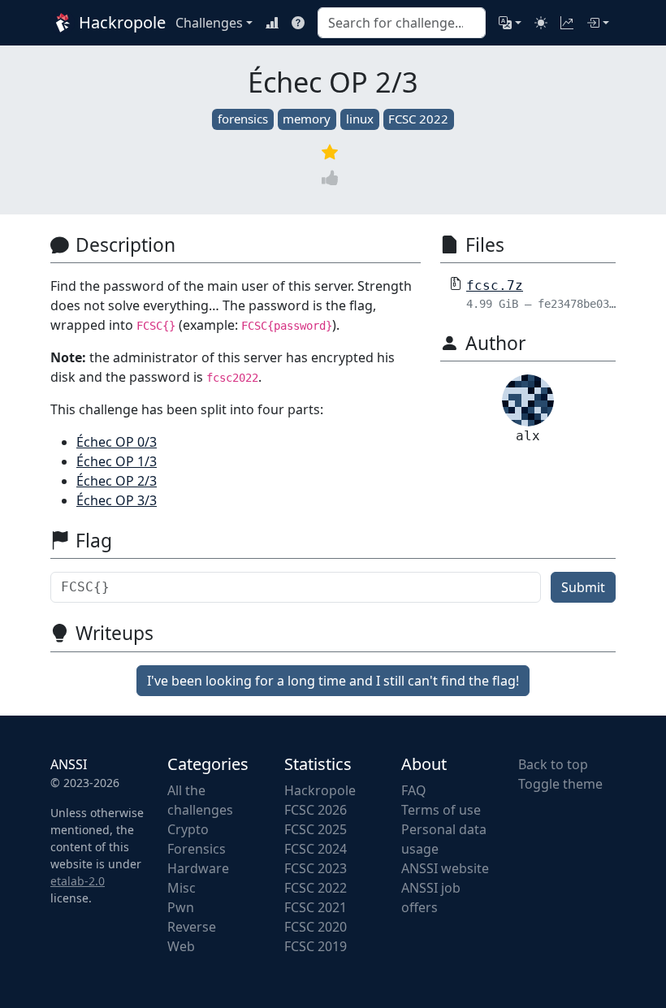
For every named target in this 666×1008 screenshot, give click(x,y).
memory (307, 118)
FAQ (413, 790)
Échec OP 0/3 (116, 442)
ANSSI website (445, 868)
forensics (243, 118)
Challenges (209, 23)
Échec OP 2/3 (116, 481)
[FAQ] (298, 22)
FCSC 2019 (315, 946)
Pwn (180, 907)
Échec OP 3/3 (116, 500)
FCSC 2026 (315, 810)
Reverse (191, 927)
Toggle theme (560, 784)
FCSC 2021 (315, 907)
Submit (583, 587)
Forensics (196, 849)
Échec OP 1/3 (116, 461)
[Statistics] (272, 22)
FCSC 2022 (418, 118)
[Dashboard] (567, 22)
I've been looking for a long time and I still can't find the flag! (333, 681)
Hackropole (115, 22)
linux (360, 118)
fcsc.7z (494, 285)
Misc (181, 888)
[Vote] (333, 178)
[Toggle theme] (541, 22)
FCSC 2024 (315, 849)
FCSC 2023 (315, 868)
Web (181, 946)
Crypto (188, 829)
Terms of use (441, 810)
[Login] (598, 22)
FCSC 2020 (315, 927)
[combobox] (402, 22)
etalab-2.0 (77, 881)
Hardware (198, 868)
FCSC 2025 (315, 829)
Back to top (553, 764)
